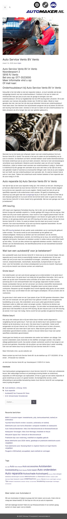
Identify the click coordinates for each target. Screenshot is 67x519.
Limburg (19, 388)
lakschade (7, 479)
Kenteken (48, 476)
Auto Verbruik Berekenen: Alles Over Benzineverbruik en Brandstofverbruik (31, 429)
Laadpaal (53, 476)
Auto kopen (32, 470)
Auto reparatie (10, 390)
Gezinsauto (41, 476)
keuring (11, 230)
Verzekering (41, 481)
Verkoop (27, 481)
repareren (38, 479)
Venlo (25, 388)
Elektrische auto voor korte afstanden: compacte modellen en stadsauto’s (31, 426)
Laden (56, 476)
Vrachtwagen (56, 481)
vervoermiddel (33, 481)
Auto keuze (23, 470)
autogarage (30, 195)
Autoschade (29, 473)
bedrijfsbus (8, 476)
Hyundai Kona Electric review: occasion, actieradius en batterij (27, 423)
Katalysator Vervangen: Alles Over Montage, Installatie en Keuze (27, 432)
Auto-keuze (18, 466)
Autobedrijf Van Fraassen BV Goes (17, 393)
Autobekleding (11, 470)
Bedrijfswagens (15, 476)
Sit (24, 516)
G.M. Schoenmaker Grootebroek (16, 396)
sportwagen (53, 479)
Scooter (48, 479)
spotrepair (59, 479)
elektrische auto (30, 476)
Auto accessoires (30, 466)
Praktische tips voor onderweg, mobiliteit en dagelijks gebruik (26, 438)
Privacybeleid (33, 516)
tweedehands (17, 481)
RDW (34, 479)
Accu (6, 466)
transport (11, 481)
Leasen (22, 479)
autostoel (51, 474)
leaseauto (16, 479)
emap (26, 516)
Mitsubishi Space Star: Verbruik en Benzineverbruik (23, 435)
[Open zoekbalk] (9, 7)
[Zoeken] (33, 402)
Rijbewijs (43, 479)
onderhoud (28, 479)
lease (11, 479)
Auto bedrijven (10, 388)
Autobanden (45, 466)
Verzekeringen (49, 481)
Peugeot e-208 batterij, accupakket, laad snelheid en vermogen (27, 451)
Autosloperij (42, 473)
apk (9, 466)
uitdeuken (23, 481)
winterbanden (8, 483)
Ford (37, 476)
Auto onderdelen (46, 469)
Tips (6, 481)
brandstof (22, 476)
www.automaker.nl (44, 516)
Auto (12, 466)
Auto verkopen (57, 474)
